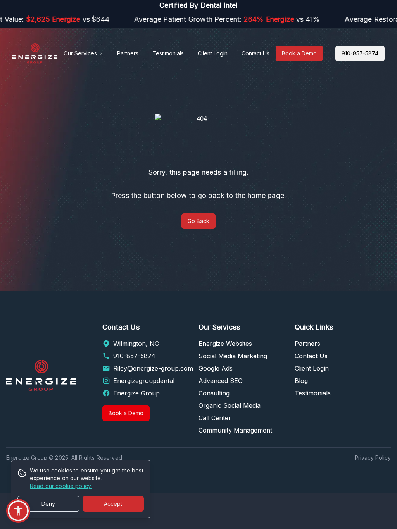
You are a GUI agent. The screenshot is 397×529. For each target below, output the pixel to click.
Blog (301, 381)
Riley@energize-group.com (153, 368)
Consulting (214, 393)
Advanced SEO (220, 381)
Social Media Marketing (232, 356)
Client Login (213, 53)
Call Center (214, 418)
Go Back (198, 221)
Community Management (235, 430)
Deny (48, 503)
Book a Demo (299, 53)
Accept (113, 503)
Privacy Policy (373, 457)
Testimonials (168, 53)
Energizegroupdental (143, 381)
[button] (18, 510)
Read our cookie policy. (61, 486)
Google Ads (215, 368)
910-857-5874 (360, 53)
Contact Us (255, 53)
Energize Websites (225, 343)
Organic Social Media (229, 405)
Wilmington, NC (136, 343)
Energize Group (136, 393)
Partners (127, 53)
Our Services (80, 53)
